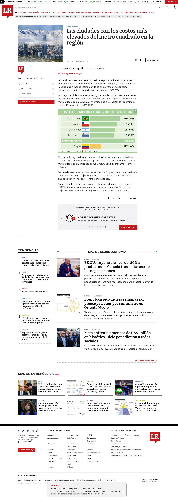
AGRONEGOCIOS (83, 12)
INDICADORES (141, 12)
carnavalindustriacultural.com (29, 483)
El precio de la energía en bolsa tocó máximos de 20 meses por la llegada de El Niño (34, 336)
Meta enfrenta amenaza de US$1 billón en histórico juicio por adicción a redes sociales (117, 337)
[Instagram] (34, 431)
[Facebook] (130, 60)
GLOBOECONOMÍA (66, 12)
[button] (61, 218)
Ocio (89, 458)
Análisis (25, 289)
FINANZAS (22, 12)
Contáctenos (116, 441)
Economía (91, 444)
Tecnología (140, 400)
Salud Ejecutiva (93, 461)
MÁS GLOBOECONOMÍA (144, 360)
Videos (70, 467)
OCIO (54, 12)
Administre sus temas (29, 102)
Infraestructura (72, 455)
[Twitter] (136, 60)
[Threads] (38, 431)
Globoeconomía (93, 452)
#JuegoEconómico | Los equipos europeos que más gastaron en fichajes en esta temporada (147, 388)
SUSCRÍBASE (171, 2)
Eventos (90, 450)
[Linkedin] (141, 60)
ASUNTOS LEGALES (110, 12)
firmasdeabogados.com (86, 480)
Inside (89, 455)
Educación (26, 298)
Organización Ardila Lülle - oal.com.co (149, 480)
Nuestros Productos (118, 438)
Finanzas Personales (75, 452)
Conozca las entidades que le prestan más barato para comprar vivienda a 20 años (36, 262)
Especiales (71, 450)
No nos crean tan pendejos (35, 292)
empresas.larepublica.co (64, 480)
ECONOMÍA (34, 12)
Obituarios (71, 458)
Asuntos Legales (53, 438)
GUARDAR (154, 60)
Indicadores (52, 455)
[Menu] (16, 12)
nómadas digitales (57, 17)
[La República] (7, 11)
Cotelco (121, 17)
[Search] (159, 7)
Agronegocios (53, 435)
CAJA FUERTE (127, 12)
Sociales (50, 467)
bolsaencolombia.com (107, 480)
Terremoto (130, 17)
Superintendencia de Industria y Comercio (127, 455)
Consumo (51, 444)
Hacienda (25, 315)
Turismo (25, 272)
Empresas (51, 450)
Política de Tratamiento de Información (126, 450)
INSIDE (152, 12)
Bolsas (90, 400)
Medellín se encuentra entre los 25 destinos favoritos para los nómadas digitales (36, 320)
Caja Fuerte (71, 438)
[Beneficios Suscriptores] (167, 7)
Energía (25, 329)
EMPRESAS (45, 12)
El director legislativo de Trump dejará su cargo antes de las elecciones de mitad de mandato (50, 388)
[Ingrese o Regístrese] (174, 7)
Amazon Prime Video (102, 17)
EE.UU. (40, 381)
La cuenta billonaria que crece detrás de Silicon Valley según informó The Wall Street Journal (147, 407)
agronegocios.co (45, 480)
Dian (114, 17)
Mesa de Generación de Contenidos (125, 435)
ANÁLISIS (97, 12)
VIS (138, 17)
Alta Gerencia (72, 435)
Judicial (41, 400)
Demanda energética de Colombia (79, 17)
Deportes (139, 381)
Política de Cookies (96, 494)
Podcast (50, 461)
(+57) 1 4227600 (24, 442)
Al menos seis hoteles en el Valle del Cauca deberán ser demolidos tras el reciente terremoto (35, 278)
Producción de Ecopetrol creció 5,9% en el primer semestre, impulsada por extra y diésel (99, 388)
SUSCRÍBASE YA (128, 227)
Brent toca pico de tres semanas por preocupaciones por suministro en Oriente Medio (114, 303)
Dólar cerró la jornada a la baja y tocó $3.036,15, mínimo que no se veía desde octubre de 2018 (98, 407)
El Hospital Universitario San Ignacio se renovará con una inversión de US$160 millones (36, 305)
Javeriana (43, 17)
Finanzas (50, 452)
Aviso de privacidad (118, 444)
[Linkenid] (29, 431)
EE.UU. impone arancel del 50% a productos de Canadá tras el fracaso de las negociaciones (117, 266)
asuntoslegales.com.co (27, 480)
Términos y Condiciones (120, 447)
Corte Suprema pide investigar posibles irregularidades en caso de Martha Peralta (50, 407)
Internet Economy (54, 458)
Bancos (25, 257)
